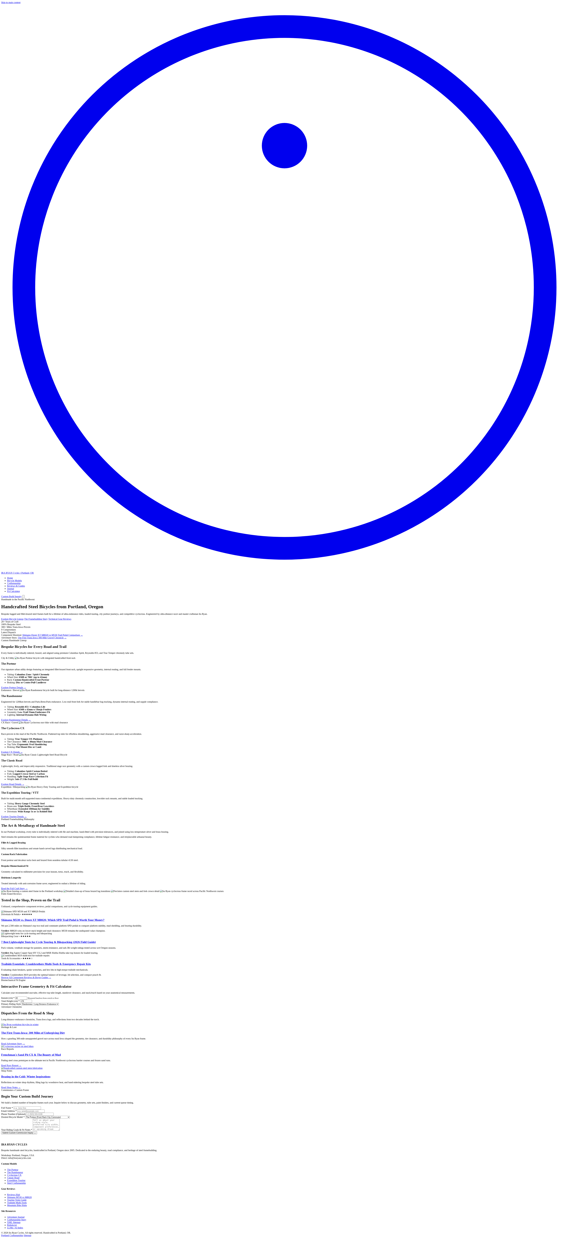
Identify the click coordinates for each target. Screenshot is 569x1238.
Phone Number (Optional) (13, 1114)
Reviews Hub (13, 1194)
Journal (10, 588)
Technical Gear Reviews (59, 619)
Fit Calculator (13, 591)
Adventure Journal (15, 1217)
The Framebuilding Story (36, 619)
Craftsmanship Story (16, 1219)
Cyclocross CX (14, 1175)
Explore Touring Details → (14, 816)
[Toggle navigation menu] (23, 596)
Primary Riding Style (11, 1004)
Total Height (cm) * (10, 1001)
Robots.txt (12, 1225)
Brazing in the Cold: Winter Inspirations (25, 1076)
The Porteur (12, 1169)
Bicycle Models (14, 580)
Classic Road (13, 1177)
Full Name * (7, 1108)
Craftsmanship (14, 583)
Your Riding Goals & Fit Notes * (16, 1130)
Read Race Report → (11, 1065)
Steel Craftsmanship (16, 1183)
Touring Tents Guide (17, 1200)
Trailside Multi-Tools (17, 1202)
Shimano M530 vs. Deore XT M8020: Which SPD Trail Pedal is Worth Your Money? (52, 919)
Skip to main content (10, 2)
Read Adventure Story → (13, 1043)
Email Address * (9, 1111)
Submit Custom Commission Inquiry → (19, 1133)
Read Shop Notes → (11, 1087)
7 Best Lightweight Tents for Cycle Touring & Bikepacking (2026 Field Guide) (48, 942)
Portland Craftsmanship (12, 1235)
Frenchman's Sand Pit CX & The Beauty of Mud (31, 1054)
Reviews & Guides (16, 586)
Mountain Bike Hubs (17, 1205)
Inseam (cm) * (8, 998)
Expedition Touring (16, 1180)
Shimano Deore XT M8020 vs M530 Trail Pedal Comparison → (52, 635)
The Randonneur (15, 1172)
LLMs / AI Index (15, 1227)
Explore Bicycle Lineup (12, 619)
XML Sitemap (13, 1222)
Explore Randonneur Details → (16, 720)
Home (10, 578)
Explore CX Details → (12, 752)
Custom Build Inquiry (11, 596)
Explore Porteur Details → (13, 687)
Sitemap (27, 1235)
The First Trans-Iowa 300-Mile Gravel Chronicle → (42, 637)
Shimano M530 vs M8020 (19, 1197)
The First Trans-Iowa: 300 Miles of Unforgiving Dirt (33, 1032)
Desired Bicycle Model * (13, 1117)
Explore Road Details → (12, 784)
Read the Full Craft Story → (14, 888)
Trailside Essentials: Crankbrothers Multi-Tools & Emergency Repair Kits (46, 964)
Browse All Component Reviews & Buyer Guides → (26, 977)
